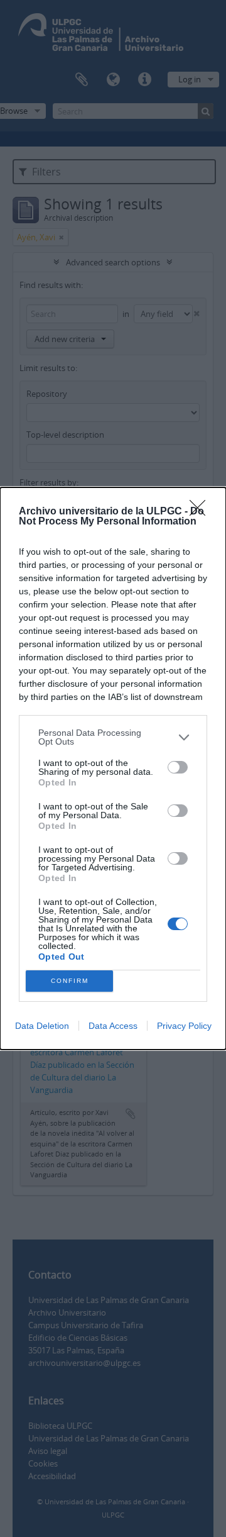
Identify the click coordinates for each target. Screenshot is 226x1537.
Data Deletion (42, 1026)
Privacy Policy (184, 1026)
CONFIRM (70, 980)
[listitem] (113, 737)
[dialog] (113, 768)
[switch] (178, 767)
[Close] (201, 512)
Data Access (113, 1026)
